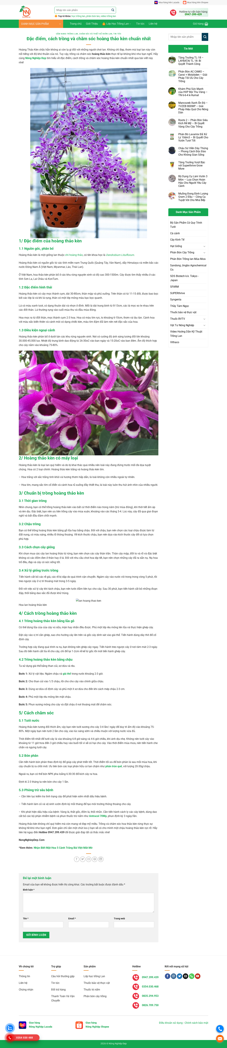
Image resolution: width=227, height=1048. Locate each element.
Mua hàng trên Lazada (169, 2)
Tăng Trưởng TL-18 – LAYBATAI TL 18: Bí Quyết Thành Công (191, 61)
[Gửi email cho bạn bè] (88, 859)
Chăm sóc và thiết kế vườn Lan (95, 34)
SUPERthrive (177, 293)
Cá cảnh (175, 233)
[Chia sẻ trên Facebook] (76, 859)
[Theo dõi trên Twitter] (179, 976)
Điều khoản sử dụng (171, 1022)
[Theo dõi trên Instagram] (173, 976)
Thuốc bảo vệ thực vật (183, 312)
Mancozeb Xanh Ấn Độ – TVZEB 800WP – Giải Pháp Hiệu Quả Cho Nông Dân (193, 107)
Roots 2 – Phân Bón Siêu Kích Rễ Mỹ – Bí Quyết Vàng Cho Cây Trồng (193, 123)
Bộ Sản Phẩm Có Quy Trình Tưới (186, 225)
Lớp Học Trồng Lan (117, 23)
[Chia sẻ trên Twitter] (82, 859)
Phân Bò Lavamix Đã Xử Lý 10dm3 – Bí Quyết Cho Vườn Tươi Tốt (193, 137)
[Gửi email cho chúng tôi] (185, 976)
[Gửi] (113, 10)
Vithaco (174, 342)
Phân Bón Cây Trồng (182, 252)
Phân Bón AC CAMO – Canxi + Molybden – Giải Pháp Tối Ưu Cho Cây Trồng (192, 76)
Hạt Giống (176, 246)
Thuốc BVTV (177, 318)
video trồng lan (108, 16)
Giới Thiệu (92, 23)
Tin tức (140, 23)
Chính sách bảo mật (196, 1022)
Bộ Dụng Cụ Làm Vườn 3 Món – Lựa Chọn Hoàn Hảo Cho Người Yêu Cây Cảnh (192, 181)
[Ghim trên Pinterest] (94, 859)
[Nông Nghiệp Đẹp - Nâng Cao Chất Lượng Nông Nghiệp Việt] (34, 12)
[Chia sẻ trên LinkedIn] (101, 859)
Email (72, 918)
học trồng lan (78, 16)
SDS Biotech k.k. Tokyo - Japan (184, 278)
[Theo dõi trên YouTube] (197, 976)
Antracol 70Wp (98, 816)
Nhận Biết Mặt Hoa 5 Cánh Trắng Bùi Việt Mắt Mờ (63, 847)
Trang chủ (76, 23)
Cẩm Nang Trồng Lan (67, 34)
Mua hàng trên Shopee (197, 2)
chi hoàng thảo (74, 255)
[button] (41, 24)
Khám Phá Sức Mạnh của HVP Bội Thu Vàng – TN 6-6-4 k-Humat (193, 92)
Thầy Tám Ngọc (179, 306)
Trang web (119, 918)
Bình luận (28, 889)
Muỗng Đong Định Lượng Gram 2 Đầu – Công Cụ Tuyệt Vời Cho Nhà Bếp (193, 196)
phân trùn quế (113, 766)
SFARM (174, 286)
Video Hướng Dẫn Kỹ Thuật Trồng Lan (186, 333)
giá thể (66, 673)
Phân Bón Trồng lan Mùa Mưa (188, 259)
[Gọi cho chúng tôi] (191, 976)
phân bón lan (93, 16)
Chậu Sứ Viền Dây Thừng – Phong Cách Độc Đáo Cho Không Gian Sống (193, 151)
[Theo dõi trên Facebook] (167, 976)
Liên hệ (153, 23)
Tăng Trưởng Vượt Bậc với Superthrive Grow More (191, 165)
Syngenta (175, 299)
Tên (25, 918)
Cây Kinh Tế (177, 239)
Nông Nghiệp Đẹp (35, 58)
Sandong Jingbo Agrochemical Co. (188, 267)
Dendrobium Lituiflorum (120, 255)
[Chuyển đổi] (204, 246)
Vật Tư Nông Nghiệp (182, 325)
